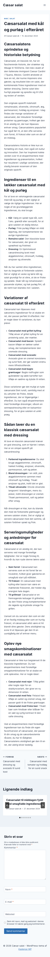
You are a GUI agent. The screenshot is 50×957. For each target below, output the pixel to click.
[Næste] (43, 805)
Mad (6, 19)
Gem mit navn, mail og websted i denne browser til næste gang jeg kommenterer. (26, 922)
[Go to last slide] (7, 805)
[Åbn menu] (44, 5)
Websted (9, 914)
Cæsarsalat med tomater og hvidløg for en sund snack (37, 762)
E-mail (9, 902)
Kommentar (11, 847)
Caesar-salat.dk (12, 36)
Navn (8, 889)
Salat (12, 19)
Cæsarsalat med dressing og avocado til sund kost (11, 764)
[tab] (20, 817)
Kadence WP (25, 949)
